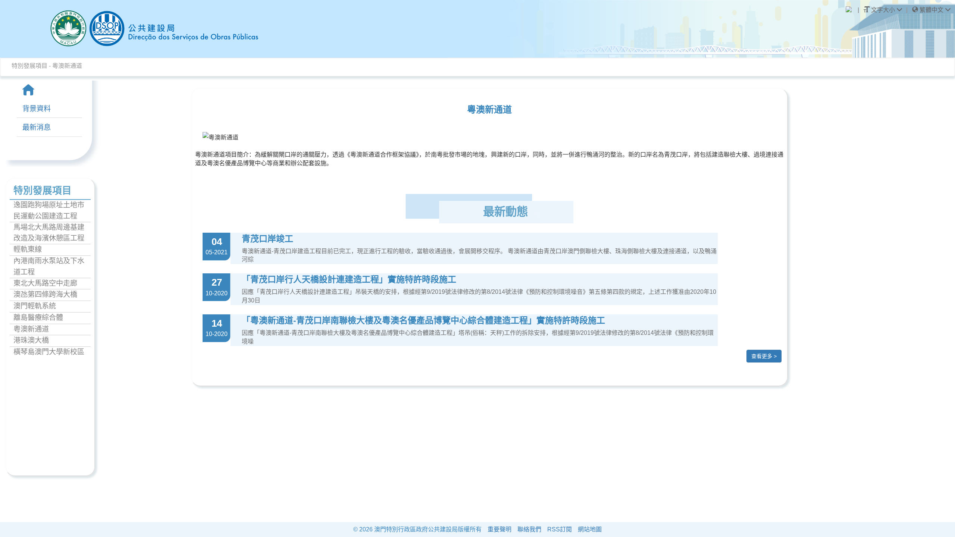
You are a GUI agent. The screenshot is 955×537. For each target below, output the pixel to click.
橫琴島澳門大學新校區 (48, 352)
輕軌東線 (27, 249)
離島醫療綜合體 (38, 317)
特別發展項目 (29, 66)
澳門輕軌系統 (34, 306)
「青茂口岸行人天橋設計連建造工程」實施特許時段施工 (349, 279)
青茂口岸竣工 (267, 239)
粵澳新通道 (31, 329)
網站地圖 (590, 529)
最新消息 (36, 127)
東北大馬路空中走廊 (45, 283)
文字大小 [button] (883, 10)
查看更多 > (764, 356)
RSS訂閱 (559, 529)
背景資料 (36, 109)
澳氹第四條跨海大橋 (45, 294)
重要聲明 (499, 529)
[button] (931, 10)
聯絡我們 (529, 529)
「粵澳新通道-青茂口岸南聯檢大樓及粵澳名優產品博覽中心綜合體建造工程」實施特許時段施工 (423, 320)
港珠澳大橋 (31, 340)
